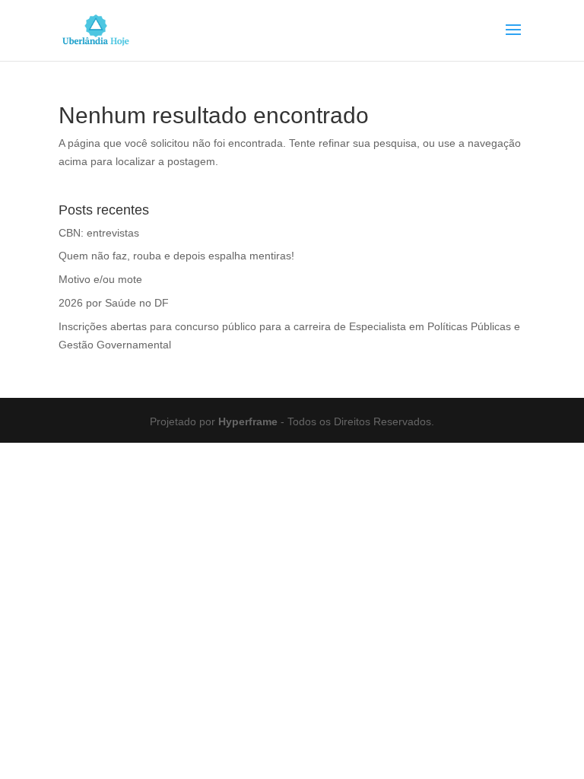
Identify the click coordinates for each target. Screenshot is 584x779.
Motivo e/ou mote (100, 279)
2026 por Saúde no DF (114, 303)
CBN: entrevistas (99, 233)
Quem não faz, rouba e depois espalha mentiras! (176, 256)
